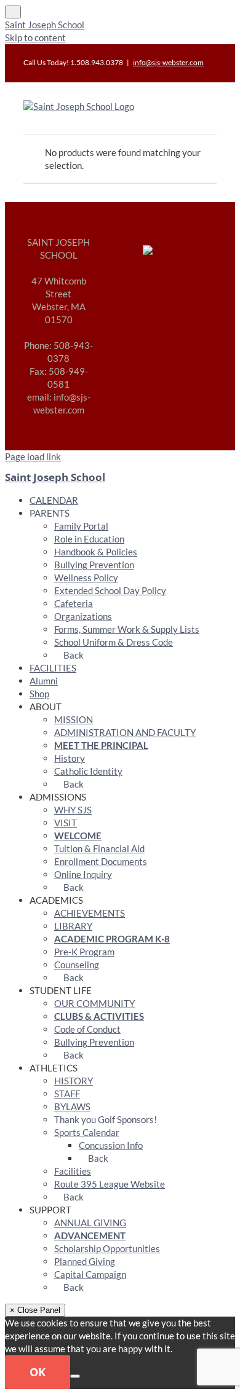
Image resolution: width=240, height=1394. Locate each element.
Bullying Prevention (94, 564)
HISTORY (73, 1080)
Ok (38, 1372)
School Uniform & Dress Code (113, 642)
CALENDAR (54, 500)
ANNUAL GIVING (90, 1222)
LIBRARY (73, 925)
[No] (75, 1376)
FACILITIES (53, 667)
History (69, 758)
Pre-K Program (84, 951)
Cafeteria (73, 603)
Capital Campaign (90, 1274)
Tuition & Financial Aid (99, 848)
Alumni (44, 680)
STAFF (67, 1093)
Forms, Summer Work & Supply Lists (126, 629)
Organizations (83, 616)
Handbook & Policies (95, 551)
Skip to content (35, 37)
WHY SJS (73, 809)
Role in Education (89, 538)
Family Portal (81, 525)
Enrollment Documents (100, 861)
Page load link (33, 456)
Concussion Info (111, 1145)
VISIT (65, 822)
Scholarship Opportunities (107, 1248)
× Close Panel (35, 1310)
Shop (39, 693)
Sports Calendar (86, 1132)
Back (73, 654)
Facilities (72, 1171)
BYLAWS (72, 1106)
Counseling (76, 964)
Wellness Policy (86, 577)
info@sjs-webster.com (168, 62)
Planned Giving (84, 1261)
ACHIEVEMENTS (89, 912)
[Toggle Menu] (13, 12)
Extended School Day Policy (110, 590)
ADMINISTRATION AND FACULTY (125, 732)
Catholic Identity (88, 771)
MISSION (73, 719)
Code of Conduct (87, 1029)
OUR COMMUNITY (94, 1003)
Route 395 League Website (109, 1183)
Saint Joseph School (44, 24)
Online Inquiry (83, 874)
